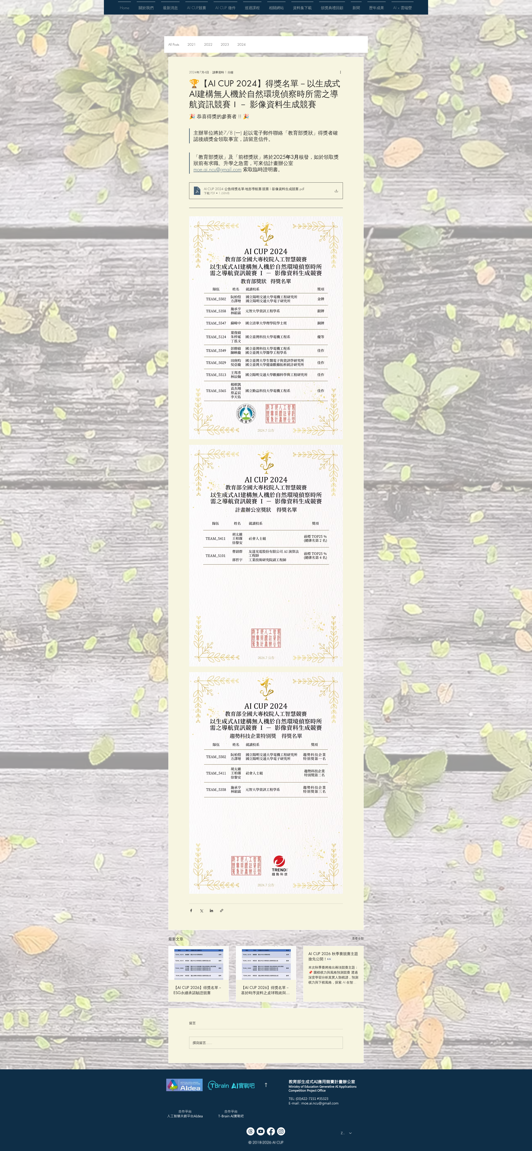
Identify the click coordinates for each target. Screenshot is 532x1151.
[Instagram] (281, 1131)
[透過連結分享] (222, 910)
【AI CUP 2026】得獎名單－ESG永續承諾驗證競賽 (198, 990)
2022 (208, 44)
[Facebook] (271, 1131)
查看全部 (358, 938)
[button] (146, 6)
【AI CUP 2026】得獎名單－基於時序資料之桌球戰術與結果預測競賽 (265, 990)
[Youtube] (261, 1131)
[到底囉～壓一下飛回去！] (266, 1085)
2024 (241, 44)
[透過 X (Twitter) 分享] (201, 910)
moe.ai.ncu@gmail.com (320, 1103)
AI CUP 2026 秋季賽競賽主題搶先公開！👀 (333, 956)
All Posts (173, 44)
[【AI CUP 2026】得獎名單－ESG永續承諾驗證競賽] (199, 963)
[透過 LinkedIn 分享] (211, 910)
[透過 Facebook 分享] (191, 910)
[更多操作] (340, 72)
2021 (191, 44)
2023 (225, 44)
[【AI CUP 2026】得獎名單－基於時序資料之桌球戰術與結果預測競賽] (266, 963)
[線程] (250, 1131)
